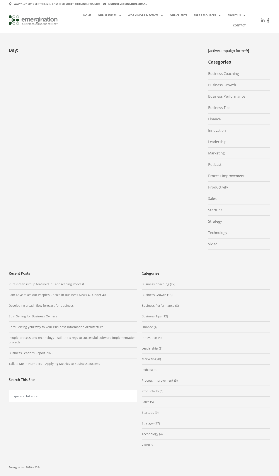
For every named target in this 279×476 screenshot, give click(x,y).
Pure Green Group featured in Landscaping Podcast (46, 284)
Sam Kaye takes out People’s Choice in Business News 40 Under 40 (57, 295)
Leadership (217, 141)
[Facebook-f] (268, 20)
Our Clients (178, 15)
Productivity (218, 187)
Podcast (214, 164)
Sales (212, 198)
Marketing (216, 153)
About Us (234, 15)
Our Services (107, 15)
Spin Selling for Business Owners (33, 316)
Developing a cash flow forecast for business (41, 305)
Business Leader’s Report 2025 (31, 353)
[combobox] (73, 396)
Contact (239, 25)
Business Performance (226, 96)
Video (213, 244)
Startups (215, 210)
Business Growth (222, 85)
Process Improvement (226, 175)
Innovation (217, 130)
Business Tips (219, 107)
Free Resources (205, 15)
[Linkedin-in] (262, 20)
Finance (214, 119)
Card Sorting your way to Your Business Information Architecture (56, 327)
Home (87, 15)
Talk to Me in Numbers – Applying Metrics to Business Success (54, 364)
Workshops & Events (143, 15)
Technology (217, 232)
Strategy (215, 221)
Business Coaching (223, 73)
